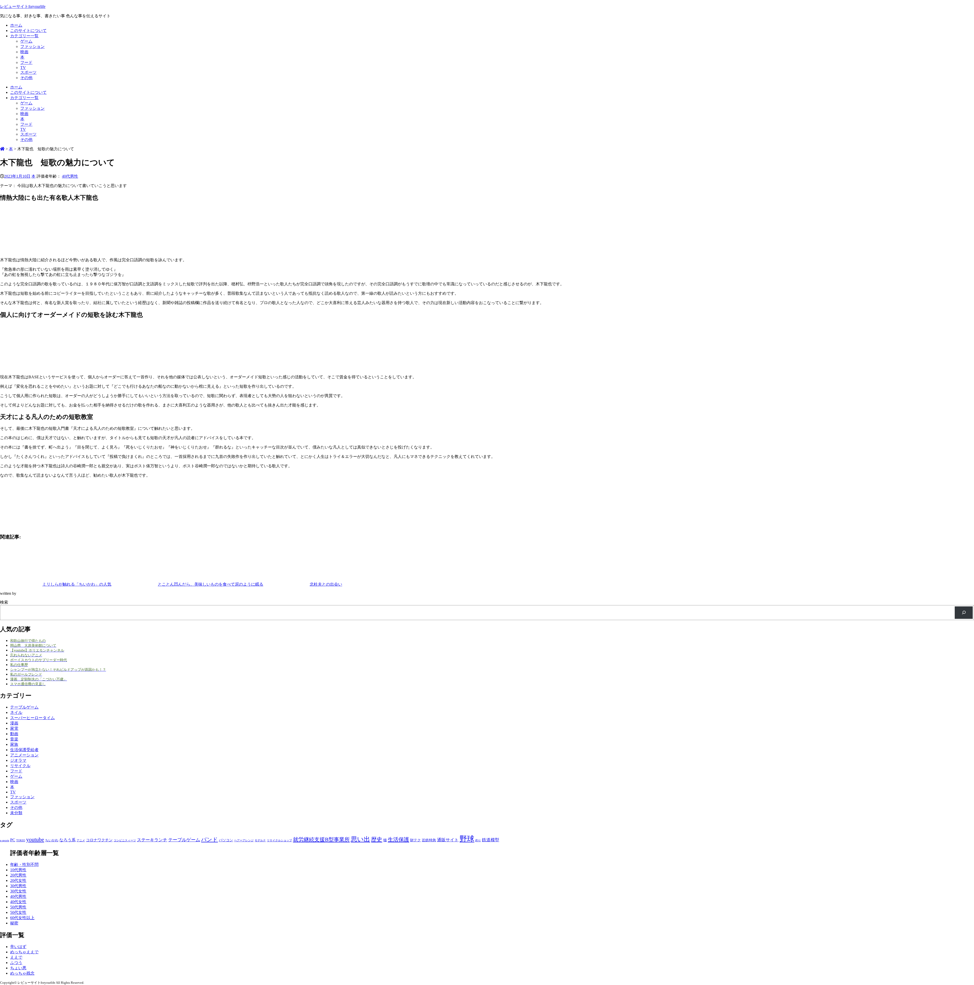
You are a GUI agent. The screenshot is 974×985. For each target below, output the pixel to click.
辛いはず (18, 946)
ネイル (16, 712)
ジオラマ (18, 760)
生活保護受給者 (24, 750)
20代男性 (18, 875)
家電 (14, 728)
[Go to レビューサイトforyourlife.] (2, 149)
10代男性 (18, 870)
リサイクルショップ (279, 840)
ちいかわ (51, 840)
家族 (14, 744)
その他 (26, 78)
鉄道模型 (490, 840)
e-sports (4, 840)
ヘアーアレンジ (244, 840)
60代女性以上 (22, 918)
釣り (478, 840)
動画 (14, 734)
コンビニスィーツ (125, 840)
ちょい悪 (18, 968)
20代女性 (18, 880)
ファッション (32, 46)
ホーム (16, 25)
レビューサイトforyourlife (22, 6)
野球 (467, 839)
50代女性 (18, 912)
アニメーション (24, 755)
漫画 (14, 723)
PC (12, 840)
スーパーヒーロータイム (32, 718)
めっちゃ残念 (22, 973)
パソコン (226, 840)
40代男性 (70, 176)
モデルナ (260, 840)
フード (26, 62)
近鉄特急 (429, 840)
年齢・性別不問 (24, 864)
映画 (24, 52)
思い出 (360, 839)
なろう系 (67, 840)
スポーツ (28, 72)
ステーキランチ (152, 840)
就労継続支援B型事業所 (321, 839)
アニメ (81, 840)
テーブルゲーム (24, 707)
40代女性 (18, 902)
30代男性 (18, 886)
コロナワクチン (99, 840)
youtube (35, 839)
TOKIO (20, 840)
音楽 (14, 739)
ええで (16, 957)
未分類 (16, 813)
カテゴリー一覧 (24, 36)
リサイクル (20, 766)
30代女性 (18, 891)
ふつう (16, 962)
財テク (415, 840)
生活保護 (398, 840)
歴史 (376, 839)
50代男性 (18, 907)
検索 (4, 602)
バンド (209, 840)
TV (23, 67)
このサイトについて (28, 30)
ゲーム (26, 41)
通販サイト (448, 840)
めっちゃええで (24, 952)
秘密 (14, 923)
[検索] (964, 612)
